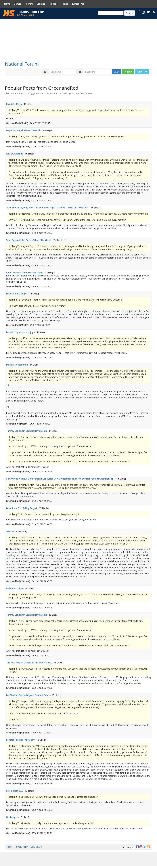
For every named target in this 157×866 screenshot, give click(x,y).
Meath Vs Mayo (14, 104)
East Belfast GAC (14, 790)
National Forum (22, 64)
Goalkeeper (11, 817)
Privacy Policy (21, 846)
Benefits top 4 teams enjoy (19, 332)
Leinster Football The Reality (20, 739)
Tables (64, 3)
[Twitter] (144, 846)
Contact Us (36, 846)
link (7, 385)
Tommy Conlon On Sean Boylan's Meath (26, 430)
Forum (29, 3)
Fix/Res (52, 3)
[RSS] (153, 12)
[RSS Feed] (148, 846)
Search (129, 12)
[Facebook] (137, 846)
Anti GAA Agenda (14, 153)
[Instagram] (140, 846)
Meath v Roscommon (17, 364)
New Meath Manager (16, 293)
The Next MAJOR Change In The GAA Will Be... (29, 662)
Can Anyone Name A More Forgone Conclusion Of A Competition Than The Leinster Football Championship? (60, 478)
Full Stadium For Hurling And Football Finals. (28, 695)
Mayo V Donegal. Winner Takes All (23, 130)
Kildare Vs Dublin (14, 588)
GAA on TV (11, 531)
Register (128, 71)
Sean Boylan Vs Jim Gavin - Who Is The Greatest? (30, 240)
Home (7, 3)
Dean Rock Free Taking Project (21, 508)
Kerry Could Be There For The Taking (24, 272)
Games (17, 3)
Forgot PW (142, 71)
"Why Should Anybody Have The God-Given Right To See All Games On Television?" (47, 207)
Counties (40, 3)
